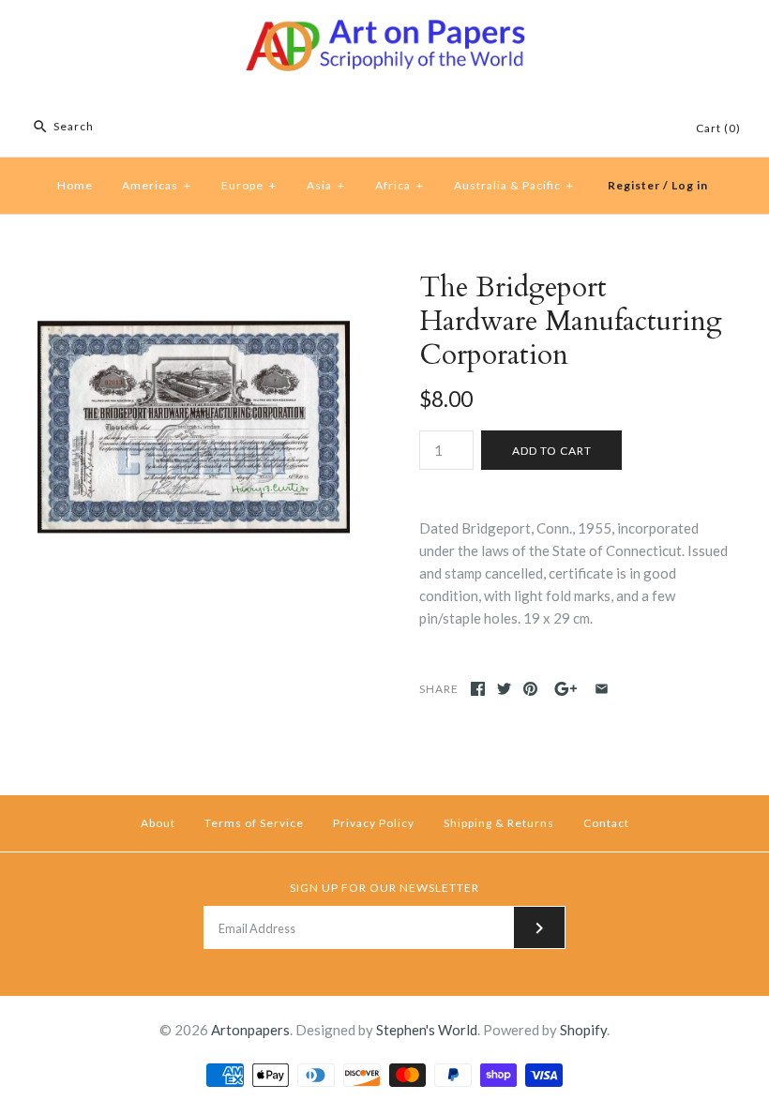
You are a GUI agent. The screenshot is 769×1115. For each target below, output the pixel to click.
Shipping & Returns (499, 823)
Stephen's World (426, 1029)
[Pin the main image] (530, 689)
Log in (689, 185)
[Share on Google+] (566, 689)
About (158, 823)
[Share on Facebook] (478, 689)
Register (634, 185)
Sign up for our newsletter (384, 888)
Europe (249, 185)
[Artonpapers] (384, 30)
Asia (326, 185)
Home (75, 185)
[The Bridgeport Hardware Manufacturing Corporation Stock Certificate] (194, 282)
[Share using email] (602, 689)
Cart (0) (718, 128)
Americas (156, 185)
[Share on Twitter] (504, 689)
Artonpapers (250, 1029)
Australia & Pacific (514, 185)
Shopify (583, 1029)
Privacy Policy (374, 823)
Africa (399, 185)
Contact (606, 823)
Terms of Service (254, 823)
